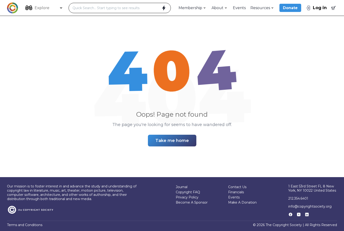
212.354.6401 (298, 198)
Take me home (172, 140)
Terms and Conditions (24, 225)
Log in (320, 7)
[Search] (164, 8)
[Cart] (333, 8)
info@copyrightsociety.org (310, 206)
